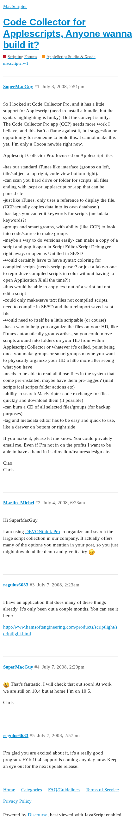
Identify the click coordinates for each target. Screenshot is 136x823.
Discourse (37, 814)
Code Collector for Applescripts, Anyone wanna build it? (67, 33)
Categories (31, 789)
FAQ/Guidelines (64, 789)
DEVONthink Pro (42, 531)
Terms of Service (102, 789)
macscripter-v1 (15, 63)
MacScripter (15, 6)
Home (9, 789)
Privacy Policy (17, 801)
